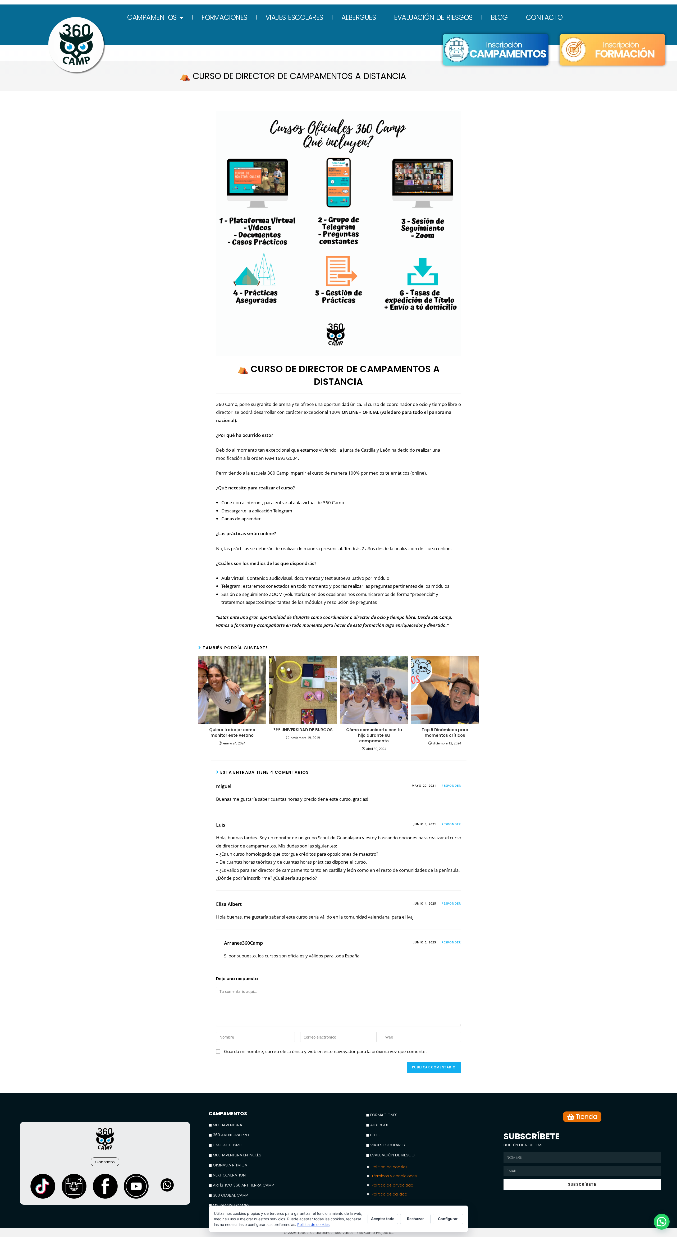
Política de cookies (313, 1224)
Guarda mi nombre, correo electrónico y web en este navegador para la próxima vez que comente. (325, 1051)
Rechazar (415, 1218)
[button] (662, 1222)
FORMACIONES (224, 17)
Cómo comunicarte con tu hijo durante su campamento (374, 735)
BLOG (499, 17)
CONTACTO (544, 17)
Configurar (448, 1218)
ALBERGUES (358, 17)
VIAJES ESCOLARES (294, 17)
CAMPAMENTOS (152, 17)
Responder (451, 785)
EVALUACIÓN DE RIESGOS (433, 17)
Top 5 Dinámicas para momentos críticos (445, 732)
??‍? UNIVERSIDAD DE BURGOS (303, 730)
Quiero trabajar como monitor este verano (232, 732)
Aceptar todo (383, 1218)
